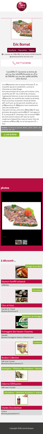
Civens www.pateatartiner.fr (10, 412)
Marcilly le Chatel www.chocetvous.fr (9, 310)
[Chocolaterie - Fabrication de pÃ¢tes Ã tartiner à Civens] (21, 404)
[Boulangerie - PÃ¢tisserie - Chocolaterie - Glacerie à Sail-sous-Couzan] (21, 380)
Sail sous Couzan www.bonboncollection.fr (12, 362)
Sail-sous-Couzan (8, 387)
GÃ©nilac (5, 285)
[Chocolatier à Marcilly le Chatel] (21, 302)
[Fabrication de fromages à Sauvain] (21, 328)
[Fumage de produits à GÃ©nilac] (21, 278)
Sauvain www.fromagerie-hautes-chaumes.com (17, 336)
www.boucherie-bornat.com (22, 56)
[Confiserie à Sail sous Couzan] (21, 354)
